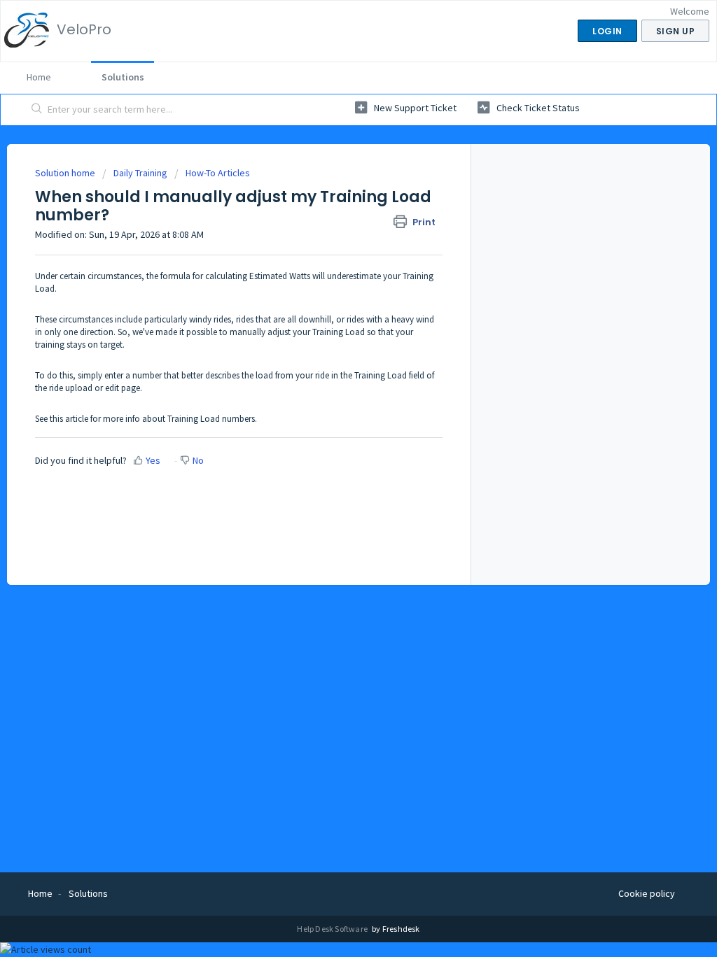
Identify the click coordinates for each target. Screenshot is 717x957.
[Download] (332, 298)
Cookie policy (646, 893)
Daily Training (140, 172)
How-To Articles (218, 172)
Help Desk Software (333, 928)
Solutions (123, 77)
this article (69, 419)
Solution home (66, 172)
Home (39, 77)
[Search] (37, 110)
